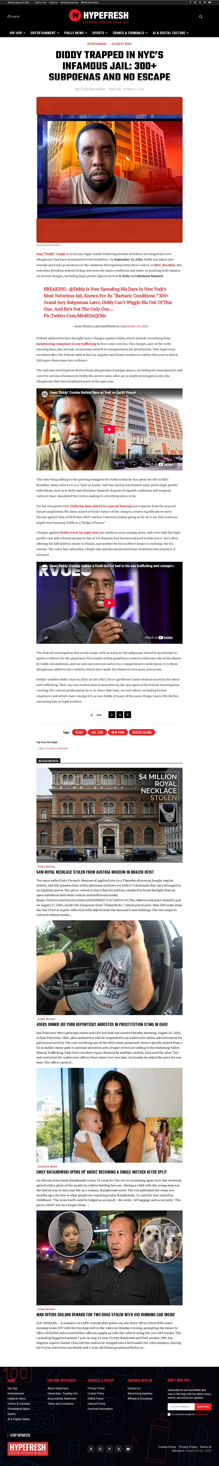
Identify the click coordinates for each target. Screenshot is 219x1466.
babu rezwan (97, 89)
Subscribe (203, 1407)
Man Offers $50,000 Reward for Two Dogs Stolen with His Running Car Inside (105, 1314)
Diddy (79, 732)
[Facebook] (190, 3)
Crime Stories (46, 866)
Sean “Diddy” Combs (51, 254)
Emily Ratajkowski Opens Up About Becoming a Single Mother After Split (101, 1172)
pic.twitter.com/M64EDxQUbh (75, 315)
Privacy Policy (201, 1414)
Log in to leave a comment (53, 748)
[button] (200, 16)
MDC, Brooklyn (165, 265)
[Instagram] (195, 3)
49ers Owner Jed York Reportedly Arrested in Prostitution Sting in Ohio (102, 1024)
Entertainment (97, 44)
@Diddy (77, 289)
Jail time (97, 732)
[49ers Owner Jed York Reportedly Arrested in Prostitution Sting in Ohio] (109, 967)
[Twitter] (200, 3)
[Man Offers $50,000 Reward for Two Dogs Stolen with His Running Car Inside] (109, 1257)
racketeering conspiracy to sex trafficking (66, 344)
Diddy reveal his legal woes (79, 532)
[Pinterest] (127, 714)
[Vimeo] (205, 3)
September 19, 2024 (134, 326)
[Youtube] (209, 3)
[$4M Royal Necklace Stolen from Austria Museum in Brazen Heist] (109, 815)
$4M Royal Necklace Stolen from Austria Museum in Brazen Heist (95, 872)
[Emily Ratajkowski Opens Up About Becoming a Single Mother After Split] (109, 1115)
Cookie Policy (167, 1447)
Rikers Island (142, 732)
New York (118, 732)
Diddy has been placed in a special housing (100, 506)
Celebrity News (122, 44)
